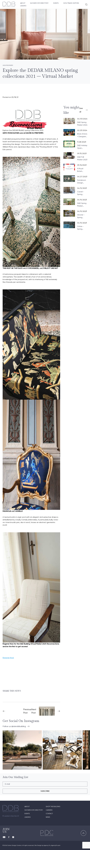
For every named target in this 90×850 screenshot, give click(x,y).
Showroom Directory (39, 3)
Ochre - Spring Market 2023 (82, 227)
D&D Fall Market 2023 (82, 158)
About (22, 3)
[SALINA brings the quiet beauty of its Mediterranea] (22, 750)
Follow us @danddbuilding (14, 726)
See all (81, 110)
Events (56, 3)
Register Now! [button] (8, 658)
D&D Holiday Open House (82, 146)
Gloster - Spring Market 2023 (82, 216)
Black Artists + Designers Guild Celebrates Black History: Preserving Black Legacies (82, 135)
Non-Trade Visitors (71, 3)
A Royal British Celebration (82, 170)
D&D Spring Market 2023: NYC (81, 204)
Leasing (23, 6)
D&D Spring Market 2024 (82, 123)
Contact (49, 813)
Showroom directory (33, 810)
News (48, 817)
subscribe (45, 791)
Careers (49, 810)
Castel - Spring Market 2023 (82, 193)
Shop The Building (53, 806)
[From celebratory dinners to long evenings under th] (62, 750)
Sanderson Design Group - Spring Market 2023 (82, 181)
